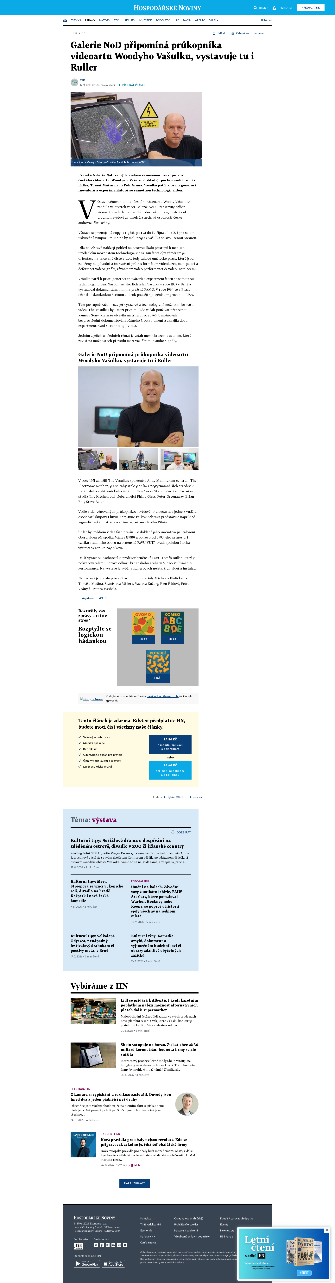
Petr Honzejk (80, 1088)
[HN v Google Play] (87, 1263)
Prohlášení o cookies (186, 1224)
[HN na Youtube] (125, 1245)
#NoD (102, 598)
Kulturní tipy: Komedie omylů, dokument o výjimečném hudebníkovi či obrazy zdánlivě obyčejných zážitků (156, 946)
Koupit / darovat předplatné (236, 1218)
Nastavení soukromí (186, 1230)
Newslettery (227, 1230)
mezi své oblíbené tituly (163, 696)
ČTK (82, 80)
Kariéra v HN (147, 1236)
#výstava (88, 598)
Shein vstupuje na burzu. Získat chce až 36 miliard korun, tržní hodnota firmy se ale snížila (159, 1049)
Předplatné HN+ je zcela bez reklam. (183, 797)
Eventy (224, 1224)
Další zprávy (134, 1183)
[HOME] (65, 20)
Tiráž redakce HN (150, 1224)
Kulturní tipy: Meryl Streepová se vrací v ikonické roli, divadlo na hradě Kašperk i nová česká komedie (97, 891)
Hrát (143, 639)
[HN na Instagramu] (108, 1245)
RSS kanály (226, 1236)
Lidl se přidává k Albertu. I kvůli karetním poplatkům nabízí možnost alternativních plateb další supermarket (159, 1005)
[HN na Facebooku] (102, 1245)
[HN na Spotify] (119, 1245)
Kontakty (145, 1218)
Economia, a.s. (98, 1223)
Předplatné (310, 7)
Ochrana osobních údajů (188, 1218)
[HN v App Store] (113, 1263)
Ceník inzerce (148, 1242)
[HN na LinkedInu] (113, 1245)
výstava (104, 820)
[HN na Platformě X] (96, 1245)
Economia (146, 1230)
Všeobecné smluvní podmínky (192, 1236)
